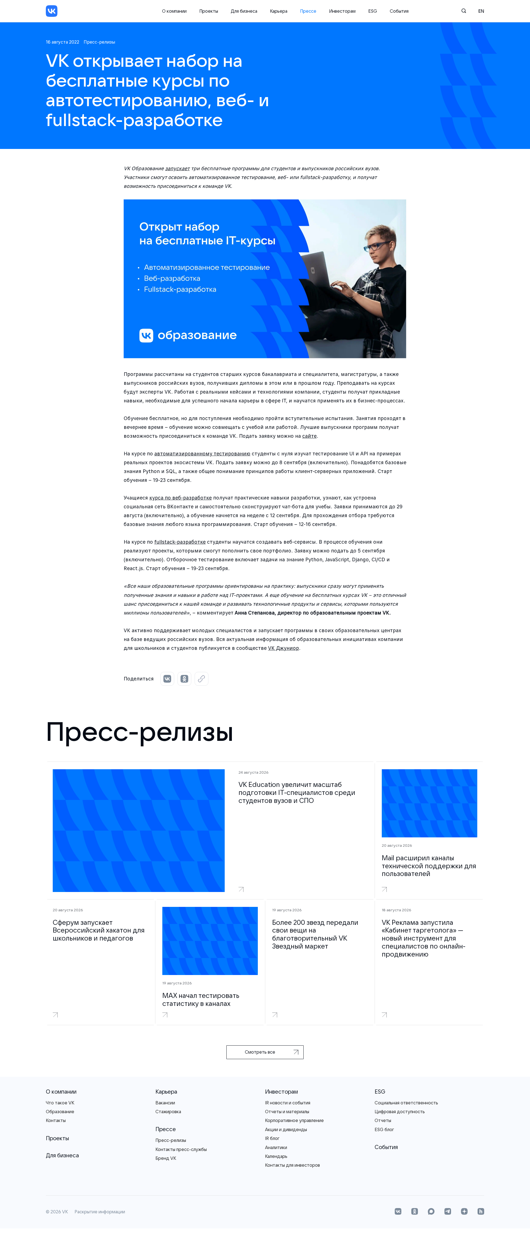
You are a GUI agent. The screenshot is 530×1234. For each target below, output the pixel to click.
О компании (174, 11)
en (481, 11)
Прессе (308, 11)
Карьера (278, 11)
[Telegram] (447, 1212)
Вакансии (165, 1102)
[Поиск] (464, 11)
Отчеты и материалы (287, 1111)
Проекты (208, 11)
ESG (372, 11)
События (399, 11)
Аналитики (276, 1147)
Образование (60, 1111)
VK (65, 1211)
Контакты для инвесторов (292, 1165)
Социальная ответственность (406, 1102)
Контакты (56, 1120)
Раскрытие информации (100, 1211)
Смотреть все (260, 1052)
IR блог (272, 1138)
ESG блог (384, 1129)
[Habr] (481, 1212)
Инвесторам (342, 11)
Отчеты (383, 1120)
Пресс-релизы (170, 1140)
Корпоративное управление (294, 1120)
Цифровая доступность (400, 1111)
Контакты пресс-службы (181, 1149)
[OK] (414, 1212)
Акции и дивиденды (286, 1129)
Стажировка (168, 1111)
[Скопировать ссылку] (201, 679)
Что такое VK (60, 1102)
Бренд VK (165, 1158)
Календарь (276, 1156)
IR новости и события (287, 1102)
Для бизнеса (244, 11)
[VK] (51, 11)
